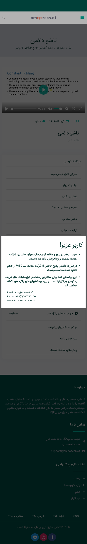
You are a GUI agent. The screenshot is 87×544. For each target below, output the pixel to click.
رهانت (73, 258)
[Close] (6, 241)
